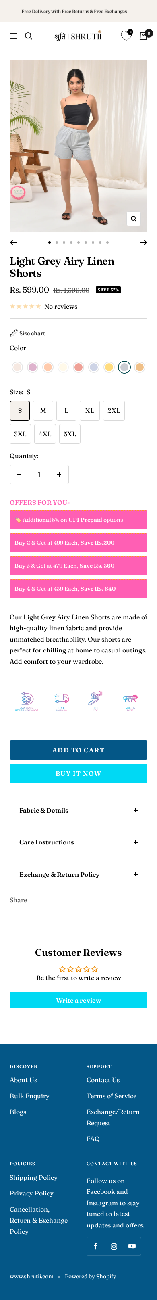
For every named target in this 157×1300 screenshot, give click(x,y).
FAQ (93, 1139)
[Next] (143, 242)
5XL (70, 434)
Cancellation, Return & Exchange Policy (39, 1220)
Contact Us (103, 1080)
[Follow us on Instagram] (114, 1246)
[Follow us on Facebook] (96, 1246)
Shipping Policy (34, 1177)
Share (18, 900)
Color (18, 348)
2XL (113, 410)
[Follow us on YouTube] (132, 1246)
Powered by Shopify (90, 1276)
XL (89, 410)
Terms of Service (111, 1096)
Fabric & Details (43, 810)
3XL (20, 434)
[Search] (28, 36)
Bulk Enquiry (30, 1096)
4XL (45, 434)
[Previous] (13, 242)
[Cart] (143, 36)
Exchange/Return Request (113, 1117)
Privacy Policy (32, 1193)
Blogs (18, 1112)
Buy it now (79, 773)
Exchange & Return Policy (59, 874)
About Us (23, 1080)
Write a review (78, 1000)
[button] (27, 333)
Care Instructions (46, 842)
